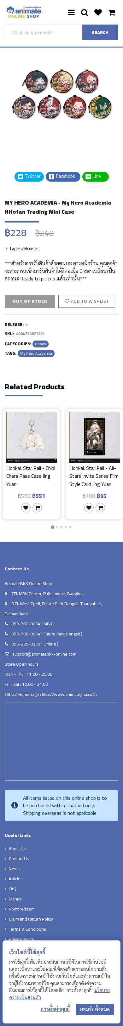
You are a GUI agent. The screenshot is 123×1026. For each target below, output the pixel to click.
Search (100, 32)
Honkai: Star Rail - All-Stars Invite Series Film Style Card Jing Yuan (94, 476)
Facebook (65, 176)
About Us (17, 848)
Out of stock (30, 301)
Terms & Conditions (27, 929)
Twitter (32, 176)
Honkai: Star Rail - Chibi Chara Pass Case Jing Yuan (30, 476)
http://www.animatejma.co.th (69, 694)
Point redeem (22, 909)
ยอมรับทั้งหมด (95, 1009)
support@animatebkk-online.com (44, 654)
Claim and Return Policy (31, 919)
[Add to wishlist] (26, 507)
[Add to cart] (37, 507)
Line (99, 176)
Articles (16, 879)
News (14, 869)
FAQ (12, 889)
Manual (15, 899)
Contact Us (19, 858)
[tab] (52, 527)
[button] (20, 139)
